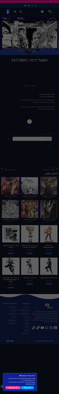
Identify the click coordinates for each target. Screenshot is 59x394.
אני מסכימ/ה (13, 388)
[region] (20, 382)
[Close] (35, 374)
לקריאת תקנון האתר (30, 384)
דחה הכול (27, 388)
